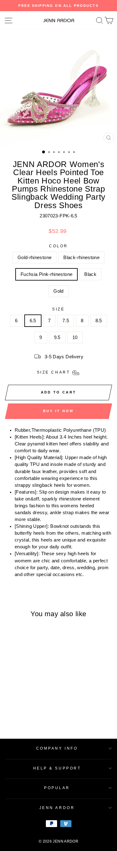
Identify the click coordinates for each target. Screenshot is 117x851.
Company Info (57, 748)
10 (75, 337)
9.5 (57, 337)
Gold (58, 291)
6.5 (33, 320)
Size (58, 309)
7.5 (65, 320)
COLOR (58, 246)
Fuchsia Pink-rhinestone (46, 274)
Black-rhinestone (81, 257)
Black (90, 274)
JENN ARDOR (57, 808)
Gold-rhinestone (34, 257)
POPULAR (57, 788)
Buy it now (58, 411)
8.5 (98, 320)
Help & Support (57, 768)
